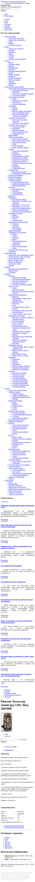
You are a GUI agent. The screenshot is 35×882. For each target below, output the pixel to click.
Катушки (12, 276)
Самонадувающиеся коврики (22, 414)
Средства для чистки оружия (18, 250)
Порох (14, 239)
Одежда (7, 61)
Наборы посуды (17, 444)
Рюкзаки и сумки (14, 449)
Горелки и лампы (14, 392)
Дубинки (15, 225)
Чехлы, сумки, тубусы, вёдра (22, 314)
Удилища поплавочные (20, 383)
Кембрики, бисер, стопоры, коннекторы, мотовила (21, 332)
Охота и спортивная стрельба (14, 87)
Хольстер (8, 697)
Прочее (7, 267)
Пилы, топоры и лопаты (20, 147)
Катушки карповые (18, 283)
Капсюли (15, 237)
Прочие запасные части (20, 132)
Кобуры (15, 107)
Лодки (11, 41)
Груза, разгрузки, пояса (16, 258)
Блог (6, 22)
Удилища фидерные (19, 387)
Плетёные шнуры (18, 289)
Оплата (7, 26)
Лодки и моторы (10, 36)
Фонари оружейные (19, 104)
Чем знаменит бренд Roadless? (11, 566)
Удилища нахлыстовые (20, 381)
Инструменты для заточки (21, 140)
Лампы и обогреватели (20, 395)
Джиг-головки (17, 324)
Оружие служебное (15, 178)
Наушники (16, 92)
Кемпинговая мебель (15, 400)
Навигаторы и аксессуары (17, 487)
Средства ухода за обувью (17, 59)
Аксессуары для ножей (20, 139)
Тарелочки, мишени (19, 95)
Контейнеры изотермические (22, 473)
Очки (14, 305)
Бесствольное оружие (19, 172)
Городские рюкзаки (18, 452)
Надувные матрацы (18, 413)
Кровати (15, 404)
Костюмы (12, 69)
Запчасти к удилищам (19, 373)
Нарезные (15, 191)
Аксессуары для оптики (20, 151)
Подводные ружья (15, 263)
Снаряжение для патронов (17, 232)
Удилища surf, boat (18, 374)
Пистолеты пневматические (21, 208)
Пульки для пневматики (20, 210)
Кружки (15, 440)
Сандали (11, 55)
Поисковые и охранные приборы (20, 489)
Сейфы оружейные (15, 231)
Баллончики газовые (19, 199)
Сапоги (11, 57)
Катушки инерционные (20, 281)
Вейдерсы (12, 52)
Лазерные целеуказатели (20, 159)
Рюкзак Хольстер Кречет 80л (14, 827)
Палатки (11, 423)
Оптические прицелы (19, 161)
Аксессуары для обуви (16, 48)
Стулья (14, 409)
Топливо (15, 399)
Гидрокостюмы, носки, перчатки (19, 257)
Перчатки (12, 76)
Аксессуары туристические (18, 390)
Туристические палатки (20, 432)
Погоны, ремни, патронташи (22, 111)
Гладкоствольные (18, 189)
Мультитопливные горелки (21, 397)
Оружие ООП (13, 170)
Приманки (15, 217)
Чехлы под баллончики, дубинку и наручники (20, 115)
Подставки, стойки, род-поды (22, 310)
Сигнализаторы (17, 312)
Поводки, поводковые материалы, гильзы (19, 340)
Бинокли (15, 152)
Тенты (14, 430)
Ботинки (11, 50)
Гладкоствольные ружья (20, 182)
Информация (9, 750)
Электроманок (17, 220)
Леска (14, 288)
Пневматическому (18, 130)
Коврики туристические (17, 411)
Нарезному (16, 128)
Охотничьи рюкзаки (19, 454)
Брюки (11, 62)
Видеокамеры (13, 484)
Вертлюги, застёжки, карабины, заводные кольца (23, 318)
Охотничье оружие (15, 180)
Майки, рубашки (14, 74)
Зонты (14, 402)
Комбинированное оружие (21, 184)
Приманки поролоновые (20, 368)
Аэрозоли (15, 224)
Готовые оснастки (18, 321)
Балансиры (16, 359)
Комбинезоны (13, 67)
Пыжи (14, 248)
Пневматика (13, 198)
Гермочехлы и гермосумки (21, 451)
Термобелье (12, 83)
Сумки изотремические (20, 475)
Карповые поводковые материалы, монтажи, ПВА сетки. (21, 327)
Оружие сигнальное (15, 177)
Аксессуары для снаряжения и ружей (21, 255)
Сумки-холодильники (16, 468)
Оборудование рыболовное (18, 295)
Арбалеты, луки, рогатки (17, 118)
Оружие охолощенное (16, 175)
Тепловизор (16, 166)
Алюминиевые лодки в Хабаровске (13, 582)
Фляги (14, 447)
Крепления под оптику (20, 158)
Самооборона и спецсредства (18, 222)
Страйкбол (12, 251)
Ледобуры (15, 303)
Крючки (15, 335)
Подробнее (4, 519)
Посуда (11, 435)
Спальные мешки (14, 459)
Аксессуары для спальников (21, 461)
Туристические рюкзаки (20, 458)
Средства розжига (15, 466)
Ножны (14, 109)
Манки (14, 215)
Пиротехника (13, 270)
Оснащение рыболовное (17, 315)
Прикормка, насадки (15, 345)
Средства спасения (15, 45)
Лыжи (14, 99)
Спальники (16, 463)
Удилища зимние (18, 376)
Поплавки (15, 343)
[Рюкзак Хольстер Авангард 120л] (6, 731)
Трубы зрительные (18, 168)
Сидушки (15, 416)
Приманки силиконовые (20, 369)
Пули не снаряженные (19, 246)
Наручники (16, 227)
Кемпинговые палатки (19, 426)
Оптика (11, 149)
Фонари (11, 265)
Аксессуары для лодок (16, 38)
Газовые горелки (18, 394)
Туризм (7, 388)
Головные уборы (14, 64)
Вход (6, 14)
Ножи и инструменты (16, 137)
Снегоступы (16, 102)
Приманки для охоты (16, 213)
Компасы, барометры (16, 485)
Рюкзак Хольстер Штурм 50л (14, 826)
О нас (6, 21)
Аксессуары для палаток (20, 425)
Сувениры (12, 272)
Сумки (14, 456)
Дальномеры (16, 154)
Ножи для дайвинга (15, 262)
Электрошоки (17, 229)
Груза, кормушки (18, 322)
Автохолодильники (18, 470)
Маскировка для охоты (20, 100)
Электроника (9, 480)
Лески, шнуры (13, 286)
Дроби (14, 236)
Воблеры (15, 362)
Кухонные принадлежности (21, 442)
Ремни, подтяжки (14, 80)
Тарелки (15, 446)
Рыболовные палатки (19, 428)
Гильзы (14, 234)
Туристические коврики (20, 418)
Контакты (8, 28)
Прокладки (16, 244)
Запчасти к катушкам (19, 277)
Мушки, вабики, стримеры (21, 366)
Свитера (11, 81)
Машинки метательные (20, 90)
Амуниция (12, 106)
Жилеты (11, 66)
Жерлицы (15, 296)
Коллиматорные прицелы (20, 156)
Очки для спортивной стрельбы (23, 94)
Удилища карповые (18, 378)
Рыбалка (7, 274)
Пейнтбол (12, 196)
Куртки (11, 73)
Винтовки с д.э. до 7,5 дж (20, 206)
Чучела (14, 218)
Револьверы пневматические (22, 211)
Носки (11, 54)
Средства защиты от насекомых (19, 465)
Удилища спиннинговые (20, 385)
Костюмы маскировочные (17, 71)
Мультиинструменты (19, 142)
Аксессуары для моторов (17, 40)
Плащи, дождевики (15, 78)
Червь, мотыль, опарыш (20, 355)
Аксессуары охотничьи (16, 97)
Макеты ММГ (13, 135)
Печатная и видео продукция (18, 269)
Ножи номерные (17, 146)
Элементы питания (15, 492)
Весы (10, 482)
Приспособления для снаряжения (19, 242)
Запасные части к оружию (17, 125)
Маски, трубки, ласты (16, 260)
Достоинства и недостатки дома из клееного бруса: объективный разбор (16, 675)
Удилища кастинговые (19, 380)
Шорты (11, 85)
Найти (3, 10)
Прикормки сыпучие (19, 354)
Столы (14, 407)
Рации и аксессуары (15, 491)
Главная (7, 19)
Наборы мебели (17, 406)
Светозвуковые (17, 192)
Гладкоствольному (18, 126)
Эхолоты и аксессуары (16, 494)
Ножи (14, 144)
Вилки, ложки (17, 437)
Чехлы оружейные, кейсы (21, 113)
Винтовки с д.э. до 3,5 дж (20, 204)
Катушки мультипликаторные (22, 284)
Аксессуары (16, 472)
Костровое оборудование (17, 420)
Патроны (12, 187)
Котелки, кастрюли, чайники (22, 439)
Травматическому (18, 133)
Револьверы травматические (21, 173)
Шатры (14, 433)
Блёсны (14, 361)
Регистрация (9, 16)
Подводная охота (10, 253)
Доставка (8, 24)
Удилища (12, 371)
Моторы (11, 43)
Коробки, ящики (17, 302)
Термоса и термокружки (17, 477)
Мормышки (16, 364)
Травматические (17, 194)
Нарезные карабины (19, 185)
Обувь (7, 47)
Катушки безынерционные (21, 279)
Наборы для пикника (16, 421)
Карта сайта (9, 29)
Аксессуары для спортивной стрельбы (21, 88)
